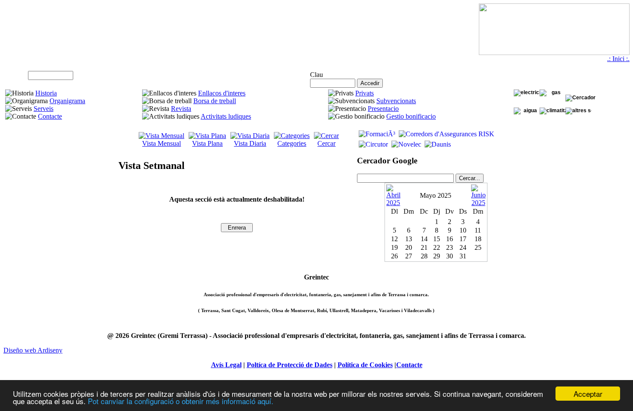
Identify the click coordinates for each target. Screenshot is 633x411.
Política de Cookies (365, 364)
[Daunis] (437, 144)
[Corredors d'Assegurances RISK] (445, 134)
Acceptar (588, 393)
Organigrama (67, 100)
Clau (316, 74)
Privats (364, 93)
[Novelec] (405, 144)
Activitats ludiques (226, 116)
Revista (181, 108)
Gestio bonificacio (411, 116)
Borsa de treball (214, 100)
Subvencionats (396, 100)
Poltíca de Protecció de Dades (289, 364)
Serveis (43, 108)
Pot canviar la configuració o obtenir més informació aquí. (180, 401)
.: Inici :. (618, 58)
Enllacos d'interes (221, 93)
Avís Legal (226, 364)
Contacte (50, 116)
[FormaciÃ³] (376, 134)
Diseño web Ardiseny (32, 350)
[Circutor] (372, 144)
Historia (46, 93)
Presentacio (383, 108)
